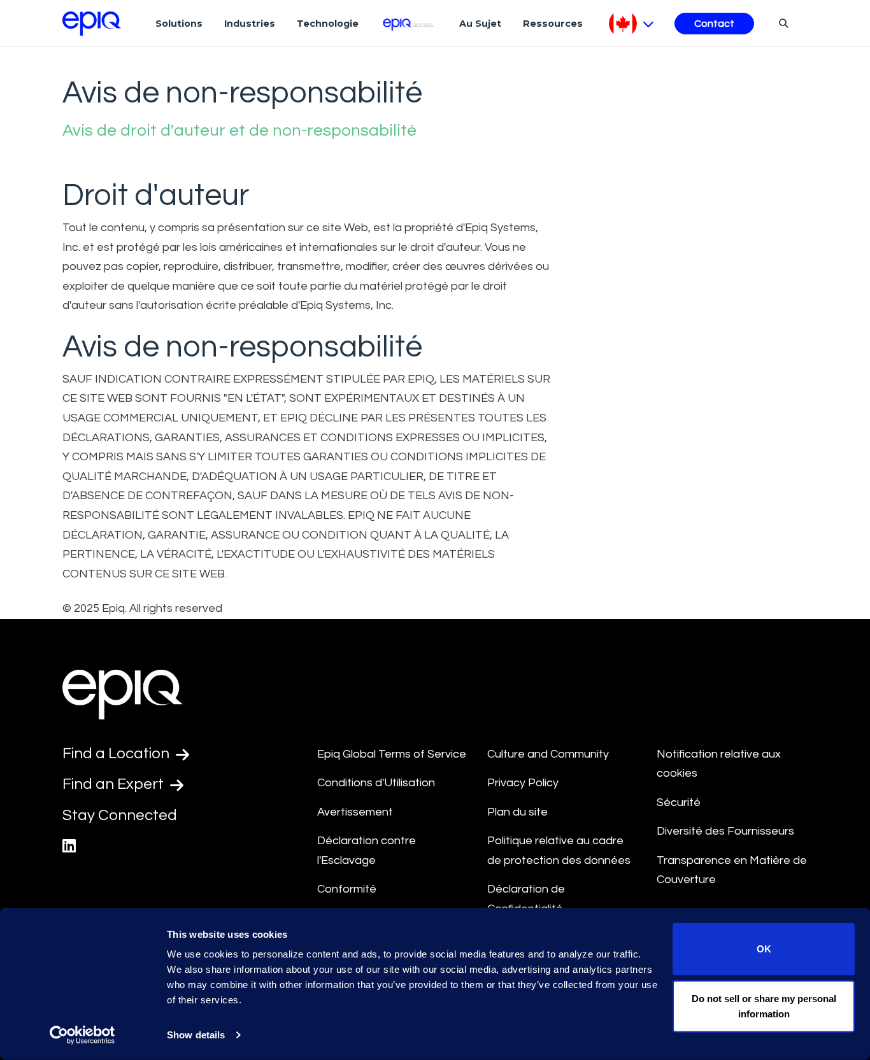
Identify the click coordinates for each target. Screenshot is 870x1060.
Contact (714, 23)
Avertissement (355, 812)
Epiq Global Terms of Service (391, 754)
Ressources (553, 23)
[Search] (781, 23)
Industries (249, 23)
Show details (196, 1034)
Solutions (179, 23)
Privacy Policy (523, 783)
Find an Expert (114, 784)
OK (764, 948)
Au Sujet (480, 23)
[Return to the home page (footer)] (91, 23)
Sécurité (679, 802)
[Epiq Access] (409, 23)
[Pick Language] (631, 24)
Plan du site (517, 812)
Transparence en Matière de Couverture (732, 870)
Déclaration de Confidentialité (526, 899)
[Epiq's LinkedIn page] (69, 846)
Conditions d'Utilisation (376, 783)
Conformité (346, 889)
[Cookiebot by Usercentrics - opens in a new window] (82, 1035)
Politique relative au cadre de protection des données (559, 850)
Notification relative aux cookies (719, 764)
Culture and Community (548, 754)
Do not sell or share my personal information (764, 1006)
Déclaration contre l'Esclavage (366, 850)
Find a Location (117, 753)
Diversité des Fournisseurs (725, 831)
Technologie (328, 23)
